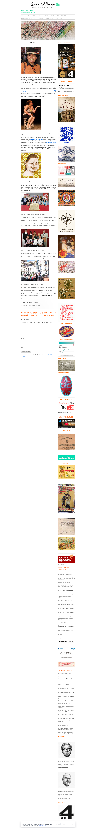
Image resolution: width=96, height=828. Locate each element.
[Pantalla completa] (73, 427)
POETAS (57, 15)
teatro (48, 298)
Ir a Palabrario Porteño (62, 638)
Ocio (46, 298)
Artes (37, 298)
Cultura (44, 298)
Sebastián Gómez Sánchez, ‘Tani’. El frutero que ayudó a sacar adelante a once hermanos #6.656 (66, 626)
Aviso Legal (41, 18)
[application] (66, 423)
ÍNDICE (22, 15)
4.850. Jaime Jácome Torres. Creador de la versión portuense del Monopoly (66, 618)
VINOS (35, 18)
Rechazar (64, 824)
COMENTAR (33, 15)
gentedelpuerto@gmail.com (63, 767)
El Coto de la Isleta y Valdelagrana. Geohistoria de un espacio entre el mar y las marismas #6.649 (66, 720)
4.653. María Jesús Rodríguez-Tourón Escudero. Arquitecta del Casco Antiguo (66, 596)
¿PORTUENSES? (63, 15)
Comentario (24, 326)
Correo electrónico (25, 343)
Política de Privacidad (49, 18)
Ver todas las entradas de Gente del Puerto (33, 305)
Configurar (71, 824)
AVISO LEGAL (23, 356)
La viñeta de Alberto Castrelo (26, 18)
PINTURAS (52, 15)
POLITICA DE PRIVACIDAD (50, 354)
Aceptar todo (57, 824)
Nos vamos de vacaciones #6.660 (64, 673)
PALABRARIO (46, 15)
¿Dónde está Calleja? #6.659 (63, 676)
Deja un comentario (36, 44)
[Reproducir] (59, 427)
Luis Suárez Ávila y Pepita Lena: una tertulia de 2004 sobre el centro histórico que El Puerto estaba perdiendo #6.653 (66, 702)
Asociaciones (40, 298)
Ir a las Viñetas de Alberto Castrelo (66, 453)
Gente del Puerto (27, 11)
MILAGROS (39, 15)
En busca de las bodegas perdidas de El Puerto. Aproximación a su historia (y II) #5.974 (66, 578)
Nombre (23, 338)
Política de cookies (42, 825)
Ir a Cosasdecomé (61, 564)
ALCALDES (27, 15)
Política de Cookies (59, 18)
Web (22, 347)
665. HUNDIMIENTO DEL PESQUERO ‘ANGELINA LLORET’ (65, 586)
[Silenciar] (71, 427)
